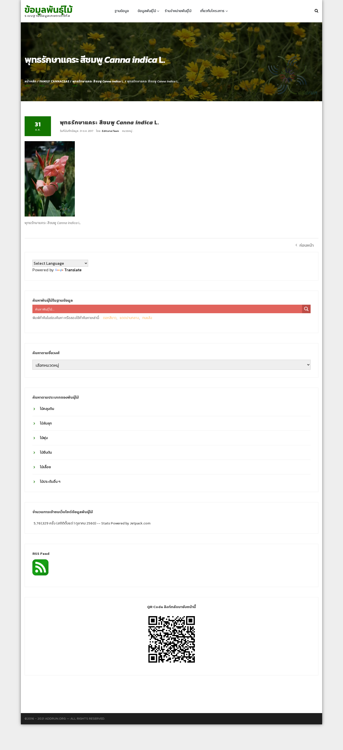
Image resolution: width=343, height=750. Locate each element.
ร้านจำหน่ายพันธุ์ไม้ (178, 11)
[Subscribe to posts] (40, 567)
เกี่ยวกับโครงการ (212, 11)
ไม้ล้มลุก (46, 423)
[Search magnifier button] (306, 309)
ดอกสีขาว (110, 317)
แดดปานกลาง (129, 317)
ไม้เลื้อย (45, 467)
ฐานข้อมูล (122, 11)
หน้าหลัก (30, 81)
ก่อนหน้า (306, 245)
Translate (73, 270)
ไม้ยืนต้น (46, 452)
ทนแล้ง (147, 317)
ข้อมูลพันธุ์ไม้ (49, 9)
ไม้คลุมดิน (47, 408)
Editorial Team (111, 131)
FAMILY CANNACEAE (54, 81)
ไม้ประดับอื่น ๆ (50, 481)
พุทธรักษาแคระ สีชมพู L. (98, 81)
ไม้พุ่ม (44, 438)
